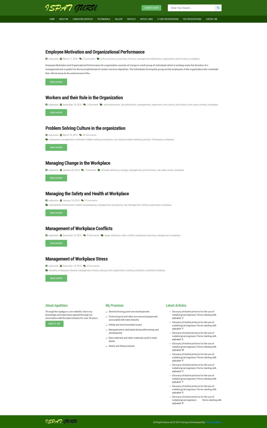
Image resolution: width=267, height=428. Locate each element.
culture (104, 59)
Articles (131, 19)
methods (79, 139)
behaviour (115, 170)
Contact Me (211, 19)
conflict (130, 235)
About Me (63, 19)
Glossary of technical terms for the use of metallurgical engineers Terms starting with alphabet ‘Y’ (194, 325)
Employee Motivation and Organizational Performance (94, 52)
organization (168, 59)
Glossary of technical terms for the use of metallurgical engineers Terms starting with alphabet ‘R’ (196, 400)
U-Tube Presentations (168, 19)
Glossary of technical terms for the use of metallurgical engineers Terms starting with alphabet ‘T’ (194, 378)
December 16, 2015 (72, 235)
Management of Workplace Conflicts (78, 228)
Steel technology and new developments (129, 311)
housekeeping (89, 205)
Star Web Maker (213, 422)
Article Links (146, 19)
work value (193, 104)
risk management (132, 205)
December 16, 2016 (72, 104)
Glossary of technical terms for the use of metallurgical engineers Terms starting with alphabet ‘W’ (194, 346)
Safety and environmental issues (125, 325)
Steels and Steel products (122, 346)
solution (147, 139)
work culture (169, 104)
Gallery (119, 19)
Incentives (122, 59)
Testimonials (103, 19)
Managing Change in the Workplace (77, 163)
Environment (68, 205)
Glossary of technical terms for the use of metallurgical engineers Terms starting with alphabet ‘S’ (194, 389)
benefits (53, 270)
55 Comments (89, 135)
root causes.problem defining (128, 139)
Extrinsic (112, 59)
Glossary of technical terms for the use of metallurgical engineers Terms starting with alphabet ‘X (194, 336)
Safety (145, 205)
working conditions (135, 270)
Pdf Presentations (192, 19)
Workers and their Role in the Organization (84, 97)
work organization (116, 270)
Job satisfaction (128, 104)
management (143, 59)
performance (182, 59)
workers (203, 104)
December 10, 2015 (72, 266)
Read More (56, 82)
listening (151, 235)
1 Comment (92, 104)
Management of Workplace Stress (76, 259)
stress (170, 170)
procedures (107, 139)
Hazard (73, 270)
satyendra (53, 59)
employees (54, 139)
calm (124, 235)
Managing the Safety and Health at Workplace (87, 193)
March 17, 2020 (70, 59)
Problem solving (93, 139)
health (79, 205)
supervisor (157, 104)
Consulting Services (83, 19)
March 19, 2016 (70, 135)
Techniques (157, 139)
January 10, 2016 (71, 200)
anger (107, 235)
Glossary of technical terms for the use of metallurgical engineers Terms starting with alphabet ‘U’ (194, 368)
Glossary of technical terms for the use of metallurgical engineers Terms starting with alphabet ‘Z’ (194, 314)
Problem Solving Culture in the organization (85, 128)
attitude (105, 170)
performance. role (152, 170)
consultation (55, 205)
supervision (155, 205)
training (103, 270)
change (124, 170)
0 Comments (88, 59)
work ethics (181, 104)
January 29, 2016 (71, 170)
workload (149, 270)
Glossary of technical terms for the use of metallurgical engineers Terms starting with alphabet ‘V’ (194, 357)
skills (164, 170)
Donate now (151, 8)
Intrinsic (132, 59)
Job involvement (112, 104)
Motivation (156, 59)
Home (52, 19)
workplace (195, 59)
